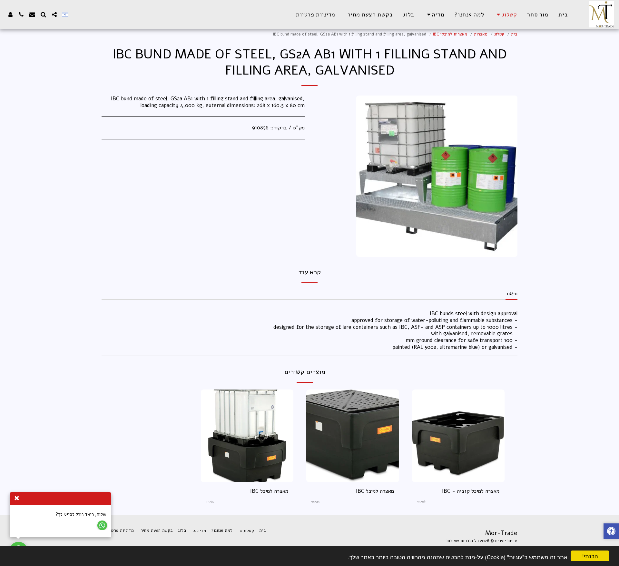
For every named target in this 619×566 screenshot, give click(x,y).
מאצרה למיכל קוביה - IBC (470, 491)
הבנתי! (590, 556)
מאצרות (480, 34)
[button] (434, 14)
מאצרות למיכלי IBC (450, 34)
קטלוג (499, 34)
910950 (315, 501)
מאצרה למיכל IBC (375, 491)
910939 (210, 501)
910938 (421, 501)
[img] (458, 435)
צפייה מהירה (458, 479)
